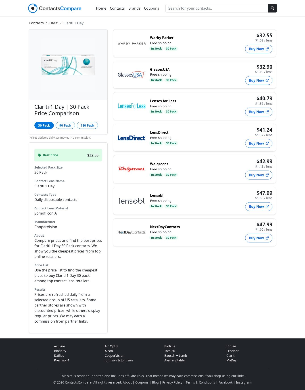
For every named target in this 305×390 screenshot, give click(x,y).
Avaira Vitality (174, 360)
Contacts (117, 8)
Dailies (59, 355)
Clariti (54, 23)
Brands (134, 8)
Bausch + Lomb (175, 355)
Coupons (151, 8)
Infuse (231, 346)
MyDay (231, 360)
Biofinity (60, 351)
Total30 (169, 351)
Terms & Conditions (200, 382)
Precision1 (61, 360)
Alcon (109, 351)
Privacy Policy (172, 382)
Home (101, 8)
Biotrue (169, 346)
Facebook (225, 382)
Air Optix (111, 346)
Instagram (244, 382)
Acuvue (59, 346)
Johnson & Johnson (119, 360)
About (127, 382)
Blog (155, 382)
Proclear (232, 351)
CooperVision (114, 355)
